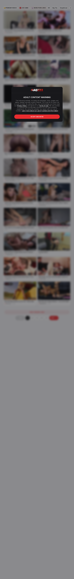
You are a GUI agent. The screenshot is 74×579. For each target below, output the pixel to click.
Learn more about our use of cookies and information (40, 111)
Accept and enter (37, 116)
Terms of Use (43, 106)
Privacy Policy (22, 106)
